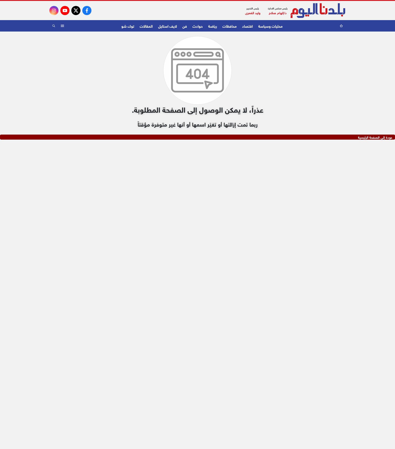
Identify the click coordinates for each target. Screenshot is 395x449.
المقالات (146, 26)
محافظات (229, 26)
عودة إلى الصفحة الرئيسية (375, 137)
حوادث (197, 26)
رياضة (212, 26)
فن (184, 26)
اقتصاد (247, 26)
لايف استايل (167, 26)
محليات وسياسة (270, 26)
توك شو (127, 26)
